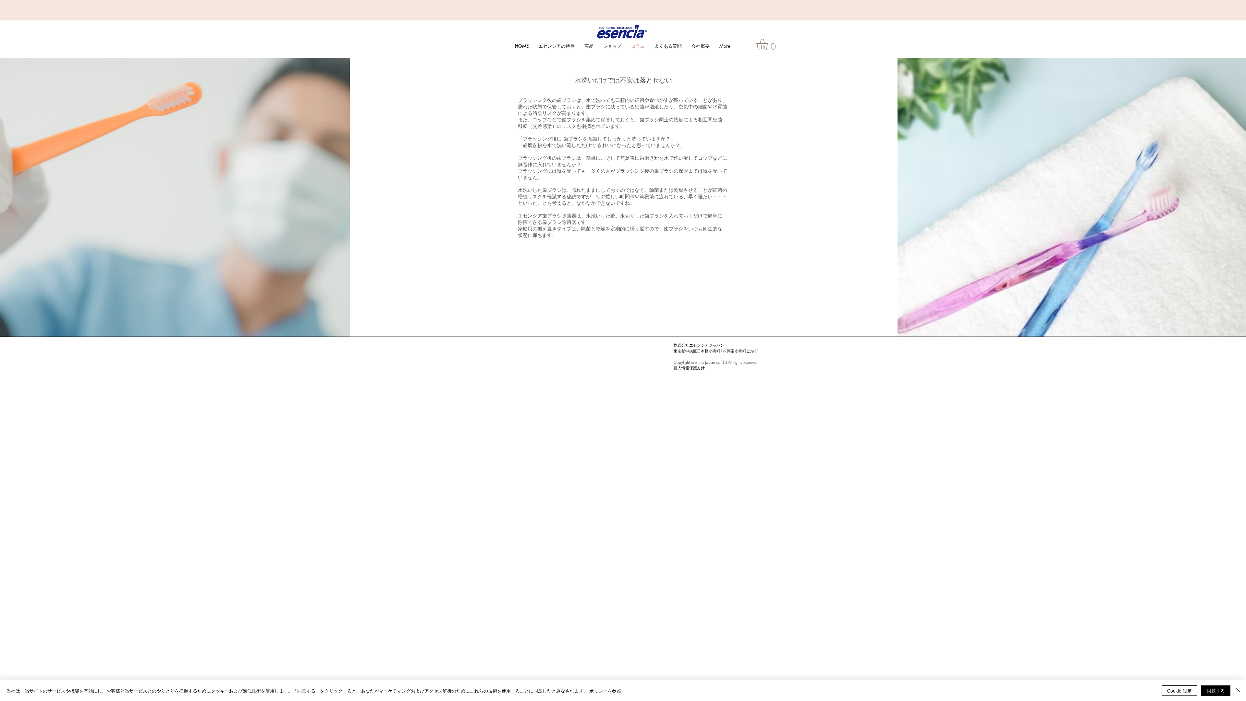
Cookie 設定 (1179, 690)
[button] (769, 44)
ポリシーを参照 (605, 690)
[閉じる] (1238, 690)
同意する (1216, 690)
